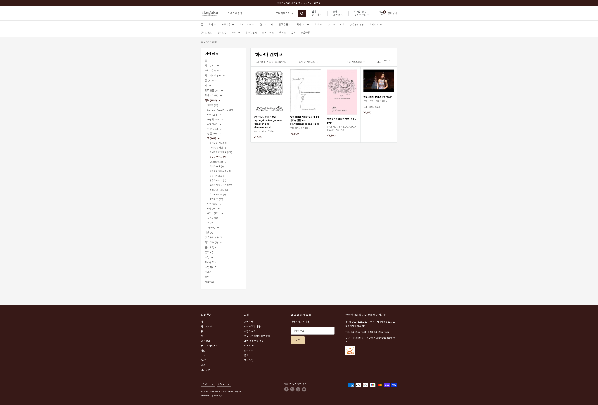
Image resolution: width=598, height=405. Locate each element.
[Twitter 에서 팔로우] (292, 389)
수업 (234, 32)
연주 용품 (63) (212, 90)
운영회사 (248, 321)
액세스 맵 (249, 360)
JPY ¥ (221, 384)
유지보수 (222, 32)
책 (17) (210, 222)
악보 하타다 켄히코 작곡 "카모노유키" (342, 121)
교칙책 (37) (212, 105)
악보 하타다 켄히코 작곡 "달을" (377, 96)
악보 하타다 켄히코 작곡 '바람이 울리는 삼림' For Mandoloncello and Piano (305, 120)
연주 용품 (283, 24)
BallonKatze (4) (218, 161)
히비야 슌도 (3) (217, 166)
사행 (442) (212, 124)
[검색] (302, 13)
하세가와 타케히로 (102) (221, 152)
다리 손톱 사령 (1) (218, 147)
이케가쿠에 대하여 (253, 326)
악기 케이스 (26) (213, 75)
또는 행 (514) (213, 119)
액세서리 (301, 24)
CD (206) (210, 227)
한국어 (205, 384)
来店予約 (305, 32)
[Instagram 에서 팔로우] (298, 389)
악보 (316, 24)
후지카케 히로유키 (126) (221, 185)
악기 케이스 (245, 24)
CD (329, 24)
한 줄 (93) (212, 133)
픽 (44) (208, 85)
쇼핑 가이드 (268, 32)
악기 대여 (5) (211, 242)
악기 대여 (374, 24)
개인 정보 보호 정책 (253, 341)
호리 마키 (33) (216, 199)
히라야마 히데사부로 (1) (220, 171)
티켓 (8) (209, 232)
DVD (203, 360)
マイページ (360, 14)
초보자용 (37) (212, 70)
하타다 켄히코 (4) (218, 157)
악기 (211, 24)
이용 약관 (249, 345)
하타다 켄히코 (212, 42)
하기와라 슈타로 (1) (218, 143)
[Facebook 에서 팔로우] (286, 389)
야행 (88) (212, 208)
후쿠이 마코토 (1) (217, 175)
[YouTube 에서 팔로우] (304, 389)
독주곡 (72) (212, 218)
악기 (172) (210, 65)
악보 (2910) (211, 100)
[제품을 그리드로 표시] (385, 62)
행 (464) (212, 138)
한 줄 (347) (212, 128)
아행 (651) (212, 114)
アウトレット (357, 24)
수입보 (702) (213, 213)
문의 (293, 32)
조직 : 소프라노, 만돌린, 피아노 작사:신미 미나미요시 (375, 104)
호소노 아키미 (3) (218, 194)
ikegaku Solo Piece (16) (220, 110)
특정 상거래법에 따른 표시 (257, 336)
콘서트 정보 (206, 32)
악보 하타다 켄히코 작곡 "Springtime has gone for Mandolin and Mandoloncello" (268, 122)
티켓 (342, 24)
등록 (298, 340)
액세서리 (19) (212, 95)
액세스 (282, 32)
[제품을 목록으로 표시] (390, 62)
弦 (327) (209, 80)
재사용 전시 (251, 32)
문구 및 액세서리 (209, 345)
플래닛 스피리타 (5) (219, 190)
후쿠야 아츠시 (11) (218, 180)
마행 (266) (212, 203)
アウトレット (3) (214, 237)
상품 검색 (249, 350)
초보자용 (226, 24)
